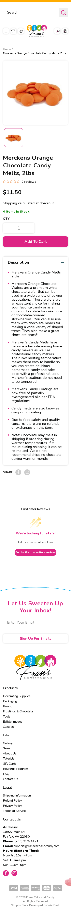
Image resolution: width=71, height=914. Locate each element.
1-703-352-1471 (13, 31)
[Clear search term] (54, 12)
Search (7, 748)
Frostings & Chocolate (18, 711)
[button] (6, 31)
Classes (8, 727)
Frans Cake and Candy (40, 897)
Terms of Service (14, 811)
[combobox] (35, 12)
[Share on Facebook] (18, 474)
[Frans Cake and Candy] (37, 31)
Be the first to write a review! (35, 552)
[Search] (63, 12)
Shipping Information (17, 795)
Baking (7, 706)
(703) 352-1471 (26, 841)
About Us (9, 753)
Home (7, 49)
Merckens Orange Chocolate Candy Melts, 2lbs (34, 53)
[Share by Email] (27, 474)
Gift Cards (10, 764)
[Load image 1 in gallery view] (13, 137)
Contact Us (10, 779)
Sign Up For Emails (35, 638)
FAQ (6, 774)
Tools (6, 716)
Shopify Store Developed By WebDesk (35, 905)
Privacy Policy (12, 806)
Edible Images (12, 721)
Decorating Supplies (17, 696)
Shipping (10, 203)
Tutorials (9, 758)
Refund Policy (12, 800)
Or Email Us (21, 31)
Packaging (10, 701)
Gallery (8, 743)
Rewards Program (15, 769)
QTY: (6, 218)
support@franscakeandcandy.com (36, 846)
